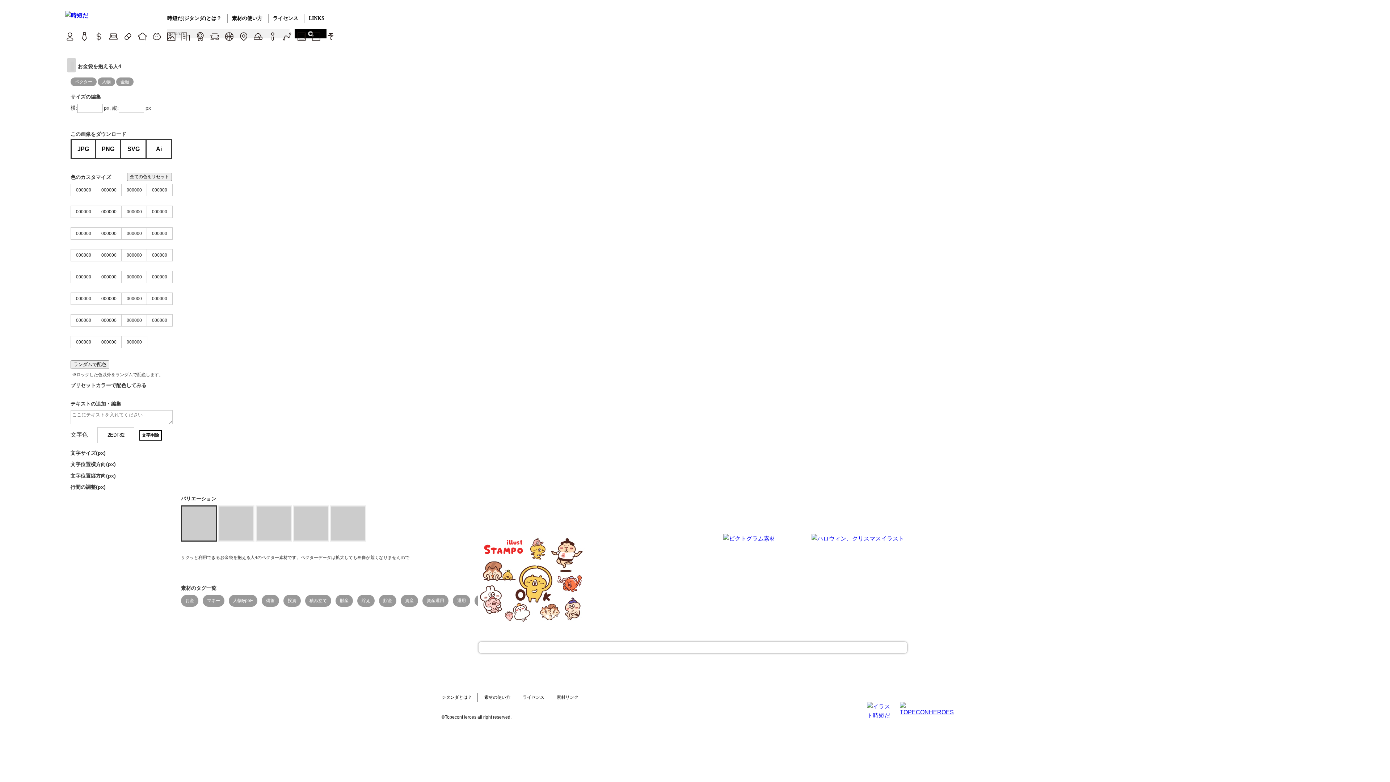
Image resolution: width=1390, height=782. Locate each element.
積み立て (318, 600)
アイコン (272, 36)
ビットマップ (301, 36)
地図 (243, 36)
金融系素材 (98, 36)
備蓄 (270, 600)
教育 (142, 36)
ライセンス (285, 18)
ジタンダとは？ (457, 697)
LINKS (316, 18)
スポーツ (228, 36)
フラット (315, 36)
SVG (133, 149)
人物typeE (243, 600)
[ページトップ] (693, 647)
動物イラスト (156, 36)
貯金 (387, 600)
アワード (200, 36)
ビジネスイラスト (84, 36)
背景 (171, 36)
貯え (366, 600)
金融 (125, 81)
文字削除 (150, 435)
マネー (213, 600)
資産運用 (435, 600)
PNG (108, 149)
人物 (106, 81)
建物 (185, 36)
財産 (344, 600)
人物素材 (69, 36)
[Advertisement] (640, 579)
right (71, 65)
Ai (159, 149)
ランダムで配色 (89, 364)
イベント (257, 36)
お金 (189, 600)
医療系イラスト (127, 36)
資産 (409, 600)
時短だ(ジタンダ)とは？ (194, 18)
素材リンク (567, 697)
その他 (330, 36)
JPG (83, 149)
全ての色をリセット (149, 176)
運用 (461, 600)
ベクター (286, 36)
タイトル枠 (214, 36)
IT (113, 36)
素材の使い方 (247, 18)
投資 (292, 600)
